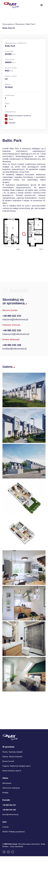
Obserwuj (25, 260)
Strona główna (8, 24)
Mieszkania (20, 24)
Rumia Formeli (8, 761)
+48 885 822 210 (11, 315)
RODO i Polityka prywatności (13, 832)
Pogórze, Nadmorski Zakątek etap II (16, 766)
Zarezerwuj (23, 272)
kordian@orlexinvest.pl (14, 348)
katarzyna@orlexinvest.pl (15, 334)
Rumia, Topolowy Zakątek (12, 752)
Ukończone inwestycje (11, 788)
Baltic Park (30, 24)
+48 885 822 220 (11, 330)
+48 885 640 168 (11, 345)
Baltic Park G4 (8, 28)
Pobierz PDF (23, 266)
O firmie (5, 827)
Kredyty (5, 793)
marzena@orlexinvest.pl (15, 319)
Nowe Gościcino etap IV (11, 771)
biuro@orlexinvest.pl (10, 814)
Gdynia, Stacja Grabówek (12, 757)
